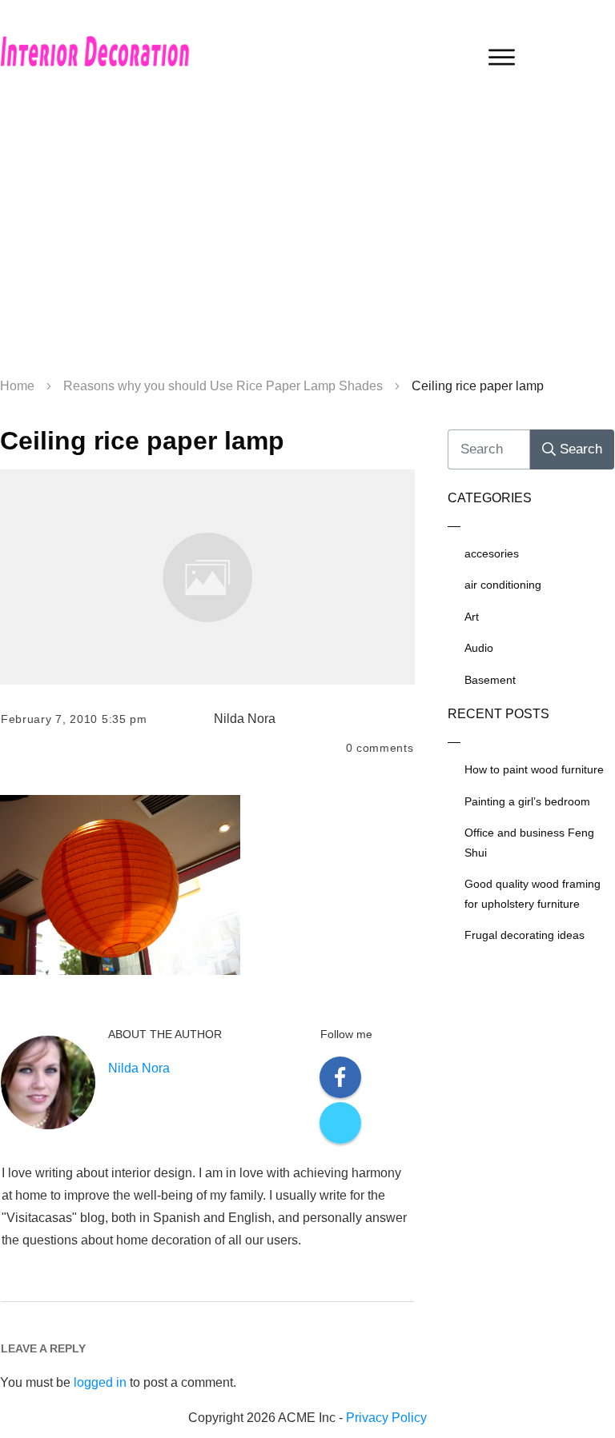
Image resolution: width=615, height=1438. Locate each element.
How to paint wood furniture (534, 769)
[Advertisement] (307, 240)
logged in (100, 1382)
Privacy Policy (386, 1417)
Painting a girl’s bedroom (527, 801)
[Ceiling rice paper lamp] (207, 576)
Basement (490, 679)
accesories (491, 553)
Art (471, 616)
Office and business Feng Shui (529, 842)
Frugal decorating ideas (524, 935)
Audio (478, 647)
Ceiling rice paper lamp (142, 440)
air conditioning (502, 584)
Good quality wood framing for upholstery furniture (532, 893)
